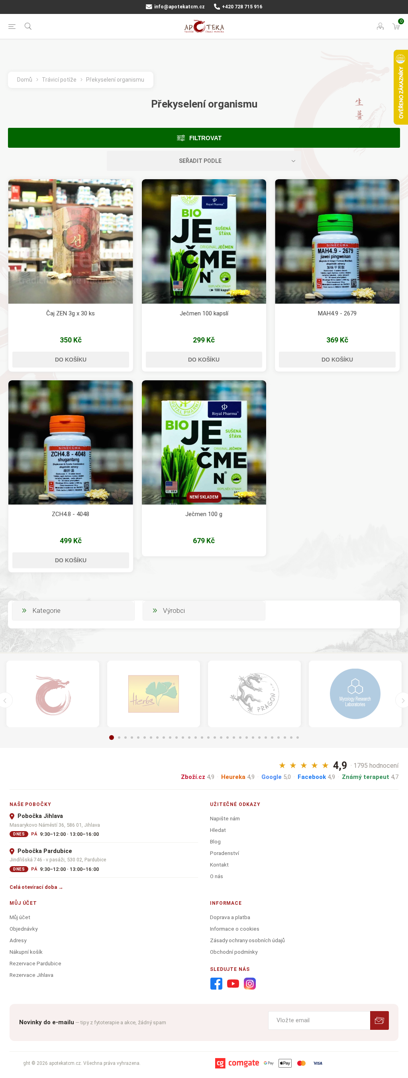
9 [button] (164, 737)
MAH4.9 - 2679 (337, 313)
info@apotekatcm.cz (179, 7)
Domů (24, 79)
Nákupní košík (26, 952)
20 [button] (234, 737)
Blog (215, 841)
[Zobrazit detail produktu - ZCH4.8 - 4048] (70, 442)
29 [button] (291, 737)
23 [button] (253, 737)
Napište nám (225, 818)
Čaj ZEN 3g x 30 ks (70, 313)
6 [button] (144, 737)
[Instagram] (249, 984)
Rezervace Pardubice (35, 963)
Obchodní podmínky (233, 952)
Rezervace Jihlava (31, 975)
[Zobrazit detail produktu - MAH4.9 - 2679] (337, 241)
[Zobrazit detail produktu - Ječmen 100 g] (204, 442)
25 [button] (266, 737)
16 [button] (208, 737)
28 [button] (285, 737)
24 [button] (259, 737)
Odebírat (379, 1020)
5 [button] (138, 737)
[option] (52, 694)
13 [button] (189, 737)
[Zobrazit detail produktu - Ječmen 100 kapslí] (204, 241)
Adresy (18, 940)
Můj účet (20, 917)
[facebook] (216, 984)
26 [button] (272, 737)
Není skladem (204, 497)
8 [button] (157, 737)
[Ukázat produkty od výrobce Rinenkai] (52, 694)
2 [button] (119, 737)
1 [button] (111, 737)
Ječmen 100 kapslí (204, 313)
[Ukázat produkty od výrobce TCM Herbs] (153, 694)
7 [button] (151, 737)
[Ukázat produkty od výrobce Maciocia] (254, 694)
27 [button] (278, 737)
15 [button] (202, 737)
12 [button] (183, 737)
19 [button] (227, 737)
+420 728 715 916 (241, 7)
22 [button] (246, 737)
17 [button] (215, 737)
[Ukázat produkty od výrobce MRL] (355, 694)
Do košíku (70, 359)
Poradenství (224, 853)
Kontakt (219, 864)
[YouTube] (233, 984)
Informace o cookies (234, 928)
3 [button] (125, 737)
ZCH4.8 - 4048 (70, 514)
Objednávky (23, 928)
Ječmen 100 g (203, 514)
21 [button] (240, 737)
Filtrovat (205, 138)
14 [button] (195, 737)
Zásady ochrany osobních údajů (247, 940)
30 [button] (297, 737)
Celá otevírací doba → (36, 887)
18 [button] (221, 737)
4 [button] (132, 737)
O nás (216, 876)
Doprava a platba (230, 917)
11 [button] (176, 737)
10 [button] (170, 737)
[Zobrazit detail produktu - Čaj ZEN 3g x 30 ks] (70, 241)
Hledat (218, 830)
